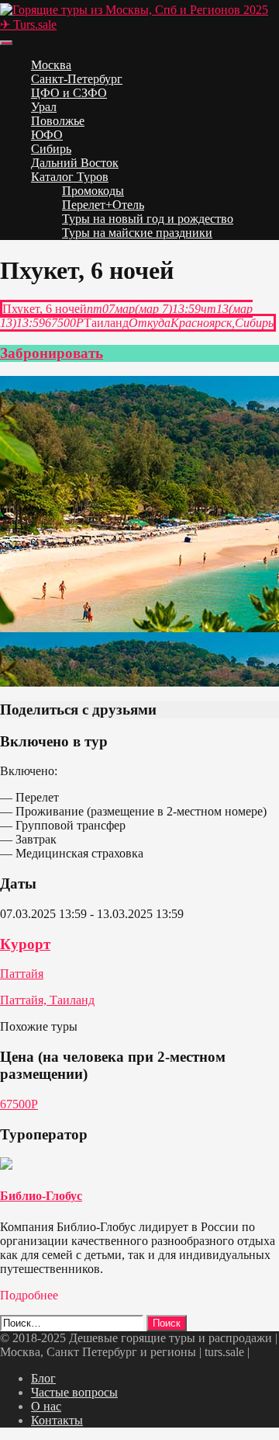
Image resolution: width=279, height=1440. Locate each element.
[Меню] (6, 42)
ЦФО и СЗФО (69, 92)
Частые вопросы (74, 1392)
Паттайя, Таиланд (47, 1000)
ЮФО (47, 134)
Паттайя (21, 973)
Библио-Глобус (41, 1195)
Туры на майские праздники (137, 232)
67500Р (19, 1104)
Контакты (57, 1420)
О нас (46, 1406)
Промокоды (93, 190)
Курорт (25, 944)
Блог (43, 1378)
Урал (44, 106)
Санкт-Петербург (76, 78)
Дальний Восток (75, 162)
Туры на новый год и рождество (147, 218)
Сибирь (51, 148)
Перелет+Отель (103, 204)
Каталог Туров (69, 176)
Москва (51, 64)
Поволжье (57, 120)
